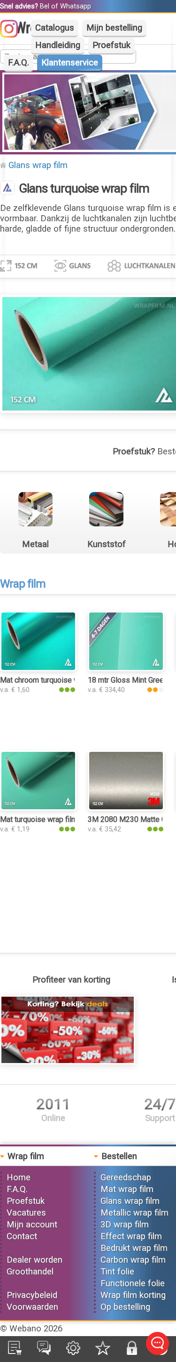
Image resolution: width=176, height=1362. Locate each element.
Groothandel (30, 1271)
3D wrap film (124, 1224)
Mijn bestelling (114, 28)
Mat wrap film (126, 1189)
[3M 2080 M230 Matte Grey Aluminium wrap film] (126, 808)
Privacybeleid (32, 1295)
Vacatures (26, 1213)
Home (19, 1177)
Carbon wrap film (133, 1260)
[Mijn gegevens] (73, 1352)
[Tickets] (44, 1352)
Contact (22, 1236)
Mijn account (32, 1224)
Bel (44, 6)
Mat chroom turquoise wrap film (52, 680)
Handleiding (57, 45)
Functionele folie (132, 1283)
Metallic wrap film (134, 1213)
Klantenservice (69, 62)
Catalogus (54, 28)
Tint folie (117, 1271)
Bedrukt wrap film (134, 1248)
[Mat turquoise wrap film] (38, 808)
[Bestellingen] (15, 1352)
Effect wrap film (131, 1236)
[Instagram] (13, 35)
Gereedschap (125, 1177)
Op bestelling (125, 1307)
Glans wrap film (38, 165)
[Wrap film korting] (67, 1061)
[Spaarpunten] (102, 1352)
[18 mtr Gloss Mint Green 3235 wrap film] (126, 668)
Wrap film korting (133, 1295)
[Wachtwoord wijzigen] (132, 1352)
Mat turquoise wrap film (38, 819)
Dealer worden (34, 1260)
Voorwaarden (32, 1307)
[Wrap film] (7, 189)
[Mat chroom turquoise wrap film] (38, 668)
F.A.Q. (18, 62)
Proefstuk (111, 45)
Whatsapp (75, 6)
